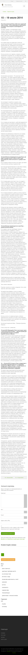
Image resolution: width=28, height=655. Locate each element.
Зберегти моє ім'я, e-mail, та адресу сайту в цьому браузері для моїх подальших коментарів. (12, 528)
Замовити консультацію (8, 559)
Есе (2, 564)
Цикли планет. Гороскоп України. (10, 595)
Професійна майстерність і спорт (10, 579)
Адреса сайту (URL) (5, 520)
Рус (25, 1)
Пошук (12, 1)
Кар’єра (4, 584)
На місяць (4, 606)
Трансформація (6, 592)
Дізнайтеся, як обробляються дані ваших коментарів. (13, 539)
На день (4, 604)
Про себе (3, 635)
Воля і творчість (6, 568)
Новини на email (19, 1)
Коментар (3, 493)
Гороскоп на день (10, 11)
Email (2, 515)
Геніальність (5, 587)
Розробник (14, 652)
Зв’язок (3, 637)
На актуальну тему (6, 574)
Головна (4, 11)
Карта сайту (4, 639)
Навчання (4, 582)
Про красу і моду (6, 576)
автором (9, 651)
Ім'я (2, 509)
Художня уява (5, 590)
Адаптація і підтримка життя (9, 571)
